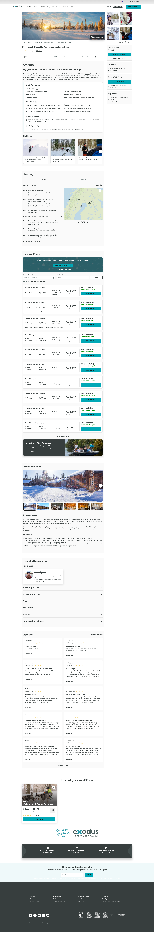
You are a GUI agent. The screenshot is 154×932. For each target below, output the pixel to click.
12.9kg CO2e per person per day (84, 97)
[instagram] (39, 915)
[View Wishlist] (111, 7)
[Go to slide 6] (97, 507)
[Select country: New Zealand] (123, 2)
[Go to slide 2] (43, 507)
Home (23, 42)
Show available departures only (36, 281)
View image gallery (98, 37)
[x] (35, 915)
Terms (115, 878)
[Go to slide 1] (29, 507)
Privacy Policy (110, 878)
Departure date (28, 274)
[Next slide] (101, 151)
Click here (113, 85)
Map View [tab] (43, 179)
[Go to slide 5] (84, 507)
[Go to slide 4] (70, 507)
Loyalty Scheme (57, 896)
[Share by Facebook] (125, 42)
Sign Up (88, 875)
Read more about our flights (63, 269)
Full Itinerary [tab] (82, 179)
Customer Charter (82, 901)
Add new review (96, 634)
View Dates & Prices (119, 54)
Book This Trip (93, 293)
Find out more (80, 120)
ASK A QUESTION (132, 6)
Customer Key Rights (34, 901)
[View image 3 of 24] (126, 18)
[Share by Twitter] (128, 42)
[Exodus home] (17, 6)
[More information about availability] (58, 294)
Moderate (38, 91)
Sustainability (65, 7)
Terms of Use (105, 896)
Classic (75, 91)
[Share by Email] (131, 42)
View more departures (62, 436)
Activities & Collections (39, 7)
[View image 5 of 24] (126, 33)
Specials (58, 7)
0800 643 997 (118, 7)
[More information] (42, 91)
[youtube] (47, 915)
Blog (71, 7)
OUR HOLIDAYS (82, 887)
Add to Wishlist (120, 58)
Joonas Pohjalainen (40, 572)
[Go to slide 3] (57, 507)
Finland (36, 42)
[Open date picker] (54, 278)
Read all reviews (63, 765)
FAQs (30, 899)
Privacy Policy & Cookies (83, 896)
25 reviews (39, 51)
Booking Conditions (58, 899)
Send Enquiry (119, 81)
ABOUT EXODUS (68, 887)
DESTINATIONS (110, 887)
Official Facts (81, 899)
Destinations (28, 7)
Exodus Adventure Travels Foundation (111, 901)
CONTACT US (32, 887)
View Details (31, 451)
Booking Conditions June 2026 (60, 901)
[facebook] (30, 915)
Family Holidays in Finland (47, 42)
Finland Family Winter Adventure (117, 101)
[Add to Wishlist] (53, 787)
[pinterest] (43, 915)
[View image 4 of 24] (113, 33)
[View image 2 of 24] (113, 18)
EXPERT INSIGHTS (96, 887)
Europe (29, 42)
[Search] (108, 7)
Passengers (60, 274)
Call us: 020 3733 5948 (62, 265)
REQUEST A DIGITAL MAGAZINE (49, 887)
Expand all (99, 185)
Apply (96, 277)
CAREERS (122, 887)
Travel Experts (105, 899)
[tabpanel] (63, 213)
